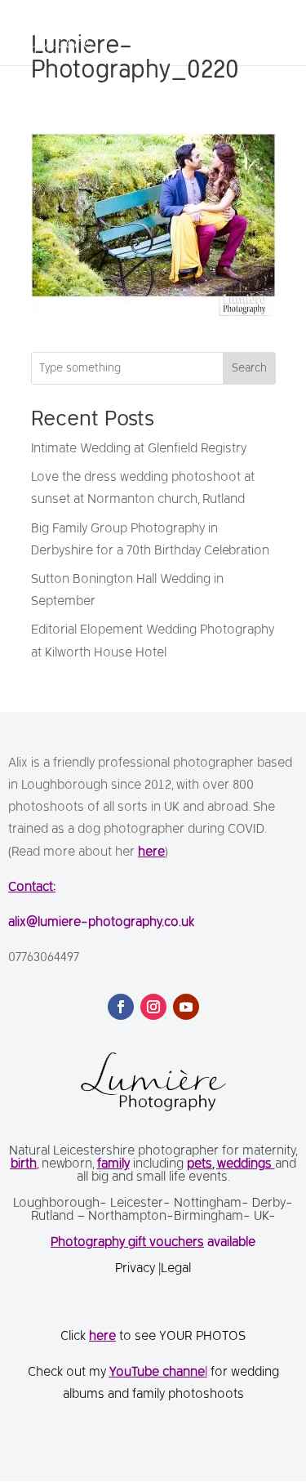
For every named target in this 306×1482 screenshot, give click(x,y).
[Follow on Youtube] (186, 1007)
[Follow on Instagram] (153, 1007)
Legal (176, 1268)
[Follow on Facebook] (121, 1007)
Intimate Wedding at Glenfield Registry (138, 449)
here (151, 852)
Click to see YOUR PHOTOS (153, 1336)
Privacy (136, 1268)
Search (249, 368)
